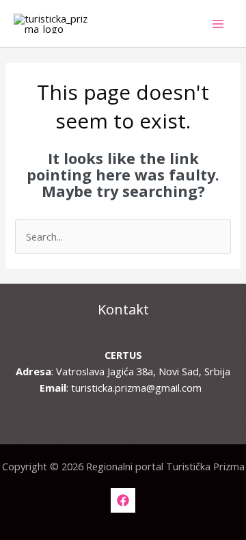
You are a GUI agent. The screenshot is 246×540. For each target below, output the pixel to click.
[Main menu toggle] (218, 24)
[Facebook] (123, 500)
